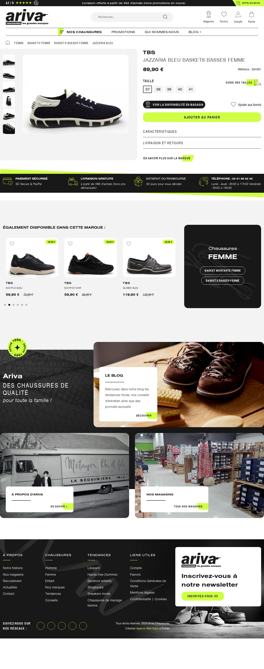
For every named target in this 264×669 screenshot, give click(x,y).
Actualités (10, 587)
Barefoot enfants (100, 581)
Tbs (149, 52)
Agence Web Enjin (147, 628)
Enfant (49, 581)
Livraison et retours (163, 143)
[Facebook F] (40, 626)
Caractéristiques (160, 131)
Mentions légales (142, 592)
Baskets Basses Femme (222, 281)
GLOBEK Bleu (72, 288)
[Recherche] (165, 17)
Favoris (224, 21)
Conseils (51, 600)
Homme (51, 568)
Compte (136, 568)
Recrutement (12, 581)
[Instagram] (51, 626)
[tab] (202, 131)
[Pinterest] (72, 626)
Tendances (53, 593)
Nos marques (55, 587)
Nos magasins (13, 574)
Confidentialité (140, 599)
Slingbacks (95, 587)
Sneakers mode (99, 593)
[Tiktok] (83, 626)
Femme (50, 574)
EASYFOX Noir (14, 288)
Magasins (209, 21)
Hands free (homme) (103, 574)
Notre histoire (13, 568)
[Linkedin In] (62, 626)
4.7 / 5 (10, 3)
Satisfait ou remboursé (166, 178)
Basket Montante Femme (223, 270)
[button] (248, 3)
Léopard (94, 568)
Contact (8, 593)
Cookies (161, 599)
